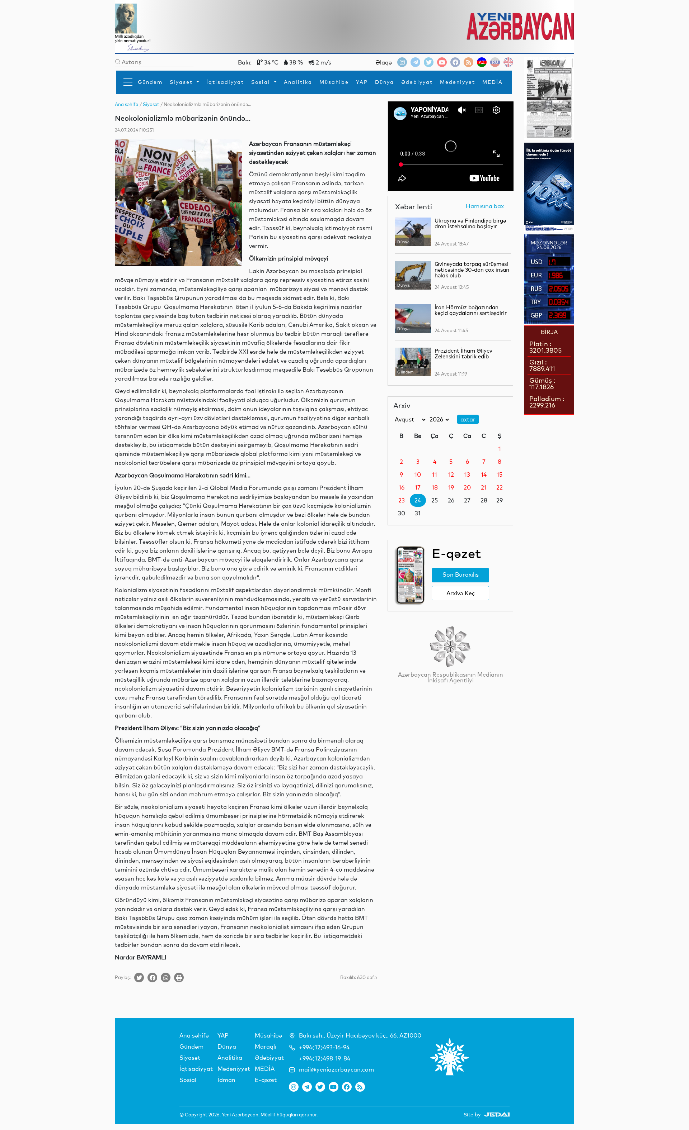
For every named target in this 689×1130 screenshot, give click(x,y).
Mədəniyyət (457, 82)
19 (451, 487)
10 (417, 474)
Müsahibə (334, 82)
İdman (226, 1080)
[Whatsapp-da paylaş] (165, 977)
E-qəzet (266, 1080)
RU (495, 62)
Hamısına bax (485, 206)
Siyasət (182, 82)
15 (499, 474)
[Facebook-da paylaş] (152, 977)
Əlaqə (383, 62)
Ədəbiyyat (417, 82)
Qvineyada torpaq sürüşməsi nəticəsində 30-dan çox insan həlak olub (472, 270)
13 (467, 474)
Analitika (298, 82)
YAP (362, 82)
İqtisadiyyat (225, 82)
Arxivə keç (460, 593)
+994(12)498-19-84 (324, 1058)
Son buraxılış (460, 574)
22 (499, 487)
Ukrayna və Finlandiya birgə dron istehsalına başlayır (470, 223)
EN (508, 62)
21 (484, 487)
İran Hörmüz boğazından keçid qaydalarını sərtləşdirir (471, 310)
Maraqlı (265, 1046)
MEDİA (492, 82)
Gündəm (150, 82)
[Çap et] (179, 977)
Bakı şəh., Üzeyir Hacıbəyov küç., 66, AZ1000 (360, 1035)
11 (434, 474)
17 (418, 487)
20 (467, 487)
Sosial (261, 82)
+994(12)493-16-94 (324, 1047)
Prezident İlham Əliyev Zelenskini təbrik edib (463, 353)
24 (417, 500)
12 (451, 474)
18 (435, 487)
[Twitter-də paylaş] (139, 977)
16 (401, 487)
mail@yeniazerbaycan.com (336, 1069)
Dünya (384, 82)
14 (484, 474)
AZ (482, 62)
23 (401, 500)
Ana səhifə (194, 1035)
